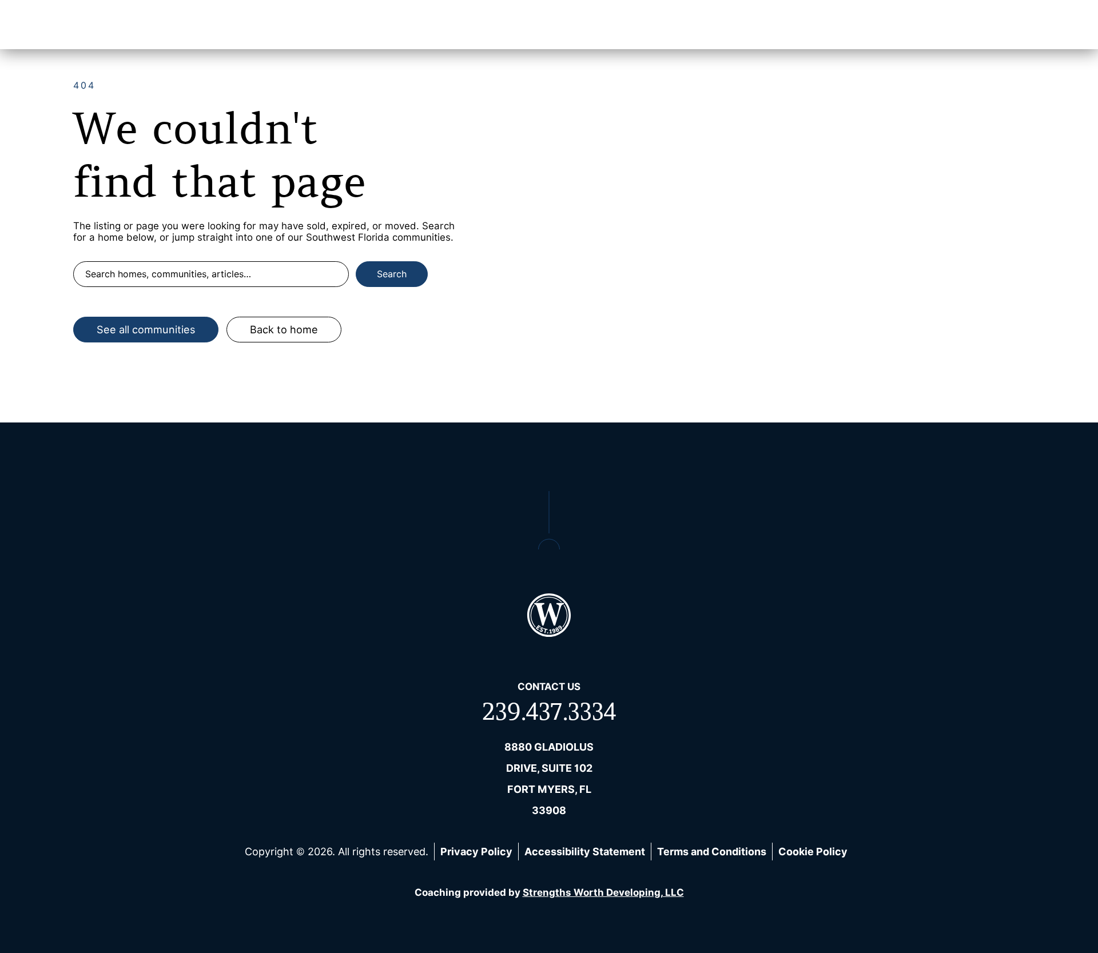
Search (392, 274)
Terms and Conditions (711, 852)
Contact (966, 24)
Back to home (284, 330)
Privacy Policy (476, 852)
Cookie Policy (813, 852)
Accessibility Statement (584, 852)
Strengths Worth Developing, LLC (603, 892)
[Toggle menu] (1016, 24)
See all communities (146, 330)
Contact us (549, 686)
